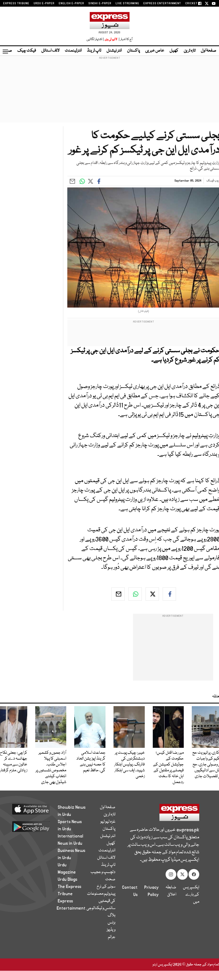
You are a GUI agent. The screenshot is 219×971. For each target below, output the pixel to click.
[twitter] (152, 594)
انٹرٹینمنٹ (73, 51)
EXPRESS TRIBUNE (16, 3)
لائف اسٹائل (50, 51)
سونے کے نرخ (106, 886)
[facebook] (169, 594)
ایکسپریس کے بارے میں (191, 894)
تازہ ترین (189, 51)
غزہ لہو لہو (107, 822)
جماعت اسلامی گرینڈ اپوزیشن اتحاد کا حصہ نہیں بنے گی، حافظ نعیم (90, 762)
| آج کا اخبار (125, 39)
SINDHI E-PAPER (99, 3)
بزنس (111, 922)
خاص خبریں (154, 51)
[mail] (118, 594)
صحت (110, 879)
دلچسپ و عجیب (103, 872)
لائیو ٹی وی (111, 39)
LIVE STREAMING (127, 3)
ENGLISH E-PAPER (71, 3)
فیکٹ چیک (26, 51)
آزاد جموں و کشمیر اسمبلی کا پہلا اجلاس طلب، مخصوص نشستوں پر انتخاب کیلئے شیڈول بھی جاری (51, 767)
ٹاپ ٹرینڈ (94, 51)
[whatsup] (135, 594)
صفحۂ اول (208, 51)
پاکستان (133, 51)
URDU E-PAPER (44, 3)
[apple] (35, 809)
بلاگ (111, 915)
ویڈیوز (111, 930)
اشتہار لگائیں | (95, 39)
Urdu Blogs (67, 879)
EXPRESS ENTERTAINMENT (162, 3)
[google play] (35, 826)
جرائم (111, 937)
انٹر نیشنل (114, 51)
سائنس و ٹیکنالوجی (101, 908)
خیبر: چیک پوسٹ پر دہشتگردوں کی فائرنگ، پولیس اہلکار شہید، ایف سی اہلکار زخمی (129, 765)
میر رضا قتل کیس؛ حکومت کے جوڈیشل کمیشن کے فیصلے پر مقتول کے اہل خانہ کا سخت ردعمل (168, 767)
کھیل (174, 51)
